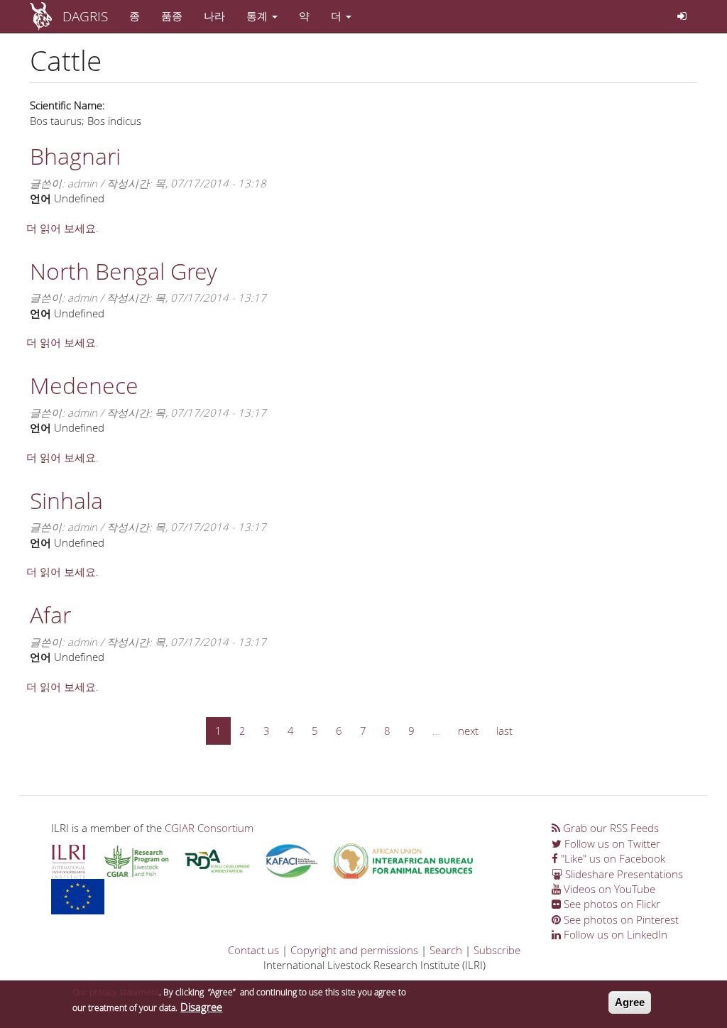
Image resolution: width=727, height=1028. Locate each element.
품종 (171, 16)
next (468, 730)
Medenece (84, 385)
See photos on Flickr (610, 904)
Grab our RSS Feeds (609, 828)
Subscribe (497, 950)
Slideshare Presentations (622, 874)
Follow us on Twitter (611, 843)
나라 (214, 16)
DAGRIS (85, 16)
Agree (630, 1002)
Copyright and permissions (354, 950)
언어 (40, 198)
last (504, 730)
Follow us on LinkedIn (614, 934)
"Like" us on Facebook (611, 858)
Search (446, 950)
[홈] (46, 16)
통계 (258, 16)
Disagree (201, 1007)
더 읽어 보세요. (62, 228)
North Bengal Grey (123, 271)
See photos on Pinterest (620, 919)
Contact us (253, 950)
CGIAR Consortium (209, 828)
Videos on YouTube (608, 889)
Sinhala (66, 500)
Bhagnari (75, 156)
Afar (50, 614)
